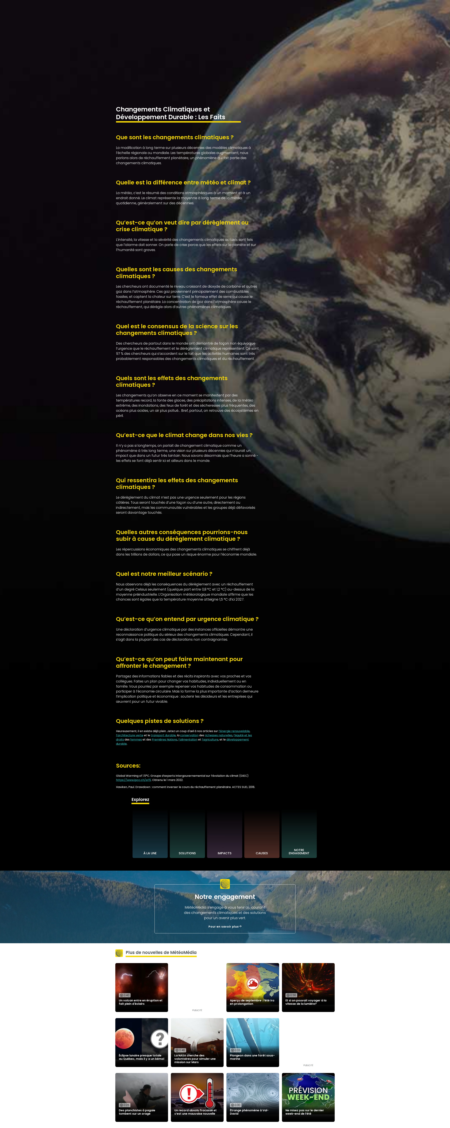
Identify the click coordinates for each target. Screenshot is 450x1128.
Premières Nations (164, 740)
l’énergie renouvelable (234, 731)
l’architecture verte (129, 735)
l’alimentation (187, 740)
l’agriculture (210, 740)
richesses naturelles (218, 735)
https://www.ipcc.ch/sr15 (133, 780)
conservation (189, 735)
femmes (136, 740)
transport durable (163, 735)
